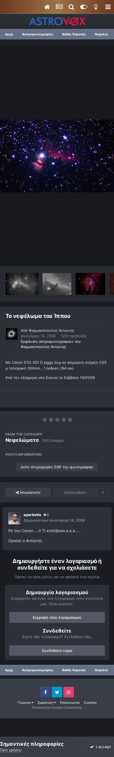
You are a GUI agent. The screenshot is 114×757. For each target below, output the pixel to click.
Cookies (90, 702)
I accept (102, 746)
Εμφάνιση (46, 702)
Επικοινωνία (70, 702)
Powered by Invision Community (57, 707)
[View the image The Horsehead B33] (57, 284)
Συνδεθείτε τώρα (57, 650)
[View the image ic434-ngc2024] (22, 284)
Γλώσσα (24, 702)
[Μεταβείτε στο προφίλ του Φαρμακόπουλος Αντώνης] (12, 334)
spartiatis (32, 514)
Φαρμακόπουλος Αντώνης (51, 330)
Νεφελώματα (22, 440)
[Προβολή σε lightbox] (57, 155)
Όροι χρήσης (11, 750)
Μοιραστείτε (30, 492)
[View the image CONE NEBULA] (90, 284)
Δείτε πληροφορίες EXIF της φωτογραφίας (57, 467)
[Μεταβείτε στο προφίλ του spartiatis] (14, 518)
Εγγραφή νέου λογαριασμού (57, 617)
